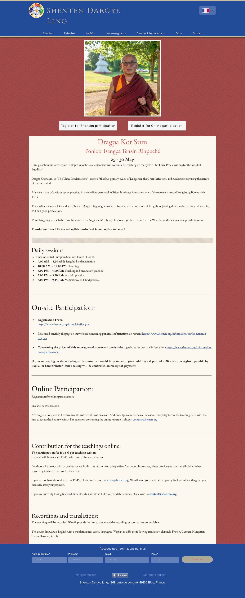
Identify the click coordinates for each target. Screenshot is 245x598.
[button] (47, 33)
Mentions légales (154, 574)
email (108, 554)
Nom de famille (40, 554)
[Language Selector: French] (207, 10)
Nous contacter (86, 574)
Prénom (72, 554)
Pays (154, 554)
